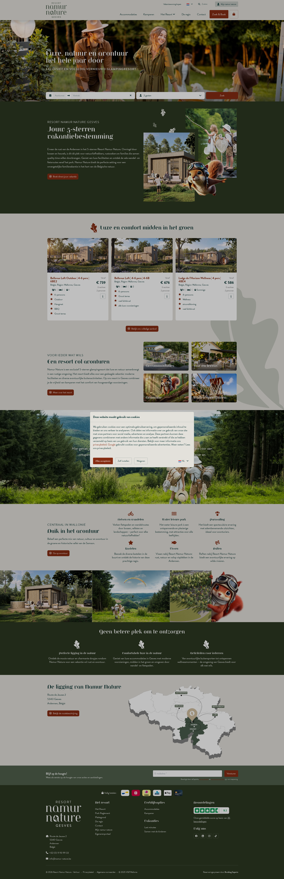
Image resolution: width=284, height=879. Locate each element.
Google (111, 444)
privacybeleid (100, 444)
